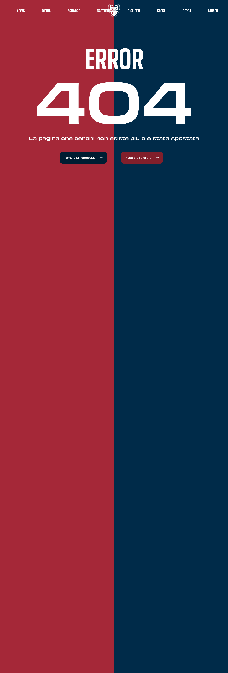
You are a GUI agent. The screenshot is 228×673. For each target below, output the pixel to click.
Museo (213, 11)
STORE (161, 11)
